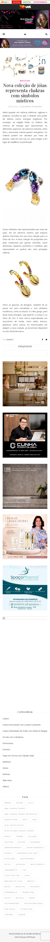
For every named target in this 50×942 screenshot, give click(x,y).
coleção (32, 836)
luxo (27, 875)
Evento (8, 853)
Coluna (6, 718)
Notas (5, 768)
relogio (20, 898)
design (21, 842)
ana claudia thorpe (15, 808)
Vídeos (6, 786)
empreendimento (13, 847)
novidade (35, 887)
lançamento (11, 870)
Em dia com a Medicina (13, 737)
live (24, 870)
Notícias (25, 81)
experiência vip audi (27, 853)
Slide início (7, 780)
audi (35, 820)
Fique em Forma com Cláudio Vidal (18, 755)
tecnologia (26, 909)
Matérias (7, 761)
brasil (8, 836)
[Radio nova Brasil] (25, 47)
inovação (20, 864)
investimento (37, 864)
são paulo (10, 909)
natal (8, 887)
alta (30, 803)
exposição (10, 859)
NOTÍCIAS (16, 2)
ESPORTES (27, 2)
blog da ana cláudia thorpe (19, 831)
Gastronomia (27, 859)
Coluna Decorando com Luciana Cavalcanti (22, 724)
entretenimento (35, 847)
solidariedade (12, 903)
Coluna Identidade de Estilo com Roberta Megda (25, 731)
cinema (19, 836)
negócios (20, 887)
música (31, 881)
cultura (9, 842)
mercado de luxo (13, 881)
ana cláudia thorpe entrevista (21, 814)
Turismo (9, 915)
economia (35, 842)
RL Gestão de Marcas (32, 933)
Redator (10, 339)
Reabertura (28, 892)
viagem (21, 915)
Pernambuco (11, 892)
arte (25, 820)
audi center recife (14, 825)
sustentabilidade (33, 903)
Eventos (6, 749)
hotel (8, 864)
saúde (32, 898)
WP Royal (31, 937)
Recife (8, 898)
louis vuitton (12, 875)
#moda (8, 803)
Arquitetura (11, 820)
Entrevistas (8, 743)
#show (19, 803)
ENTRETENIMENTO (40, 2)
